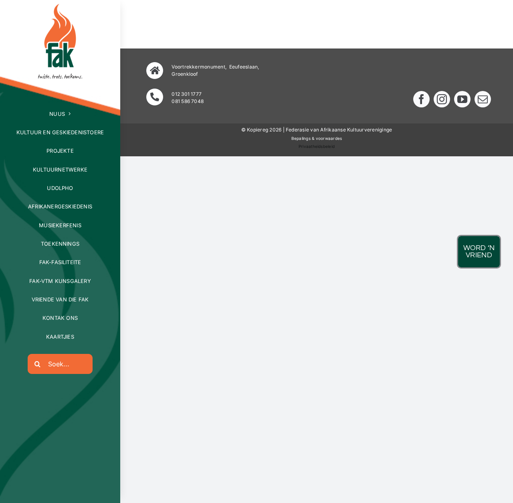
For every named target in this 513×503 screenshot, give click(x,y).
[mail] (483, 99)
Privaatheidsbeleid (317, 146)
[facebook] (421, 99)
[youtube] (462, 99)
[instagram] (442, 99)
